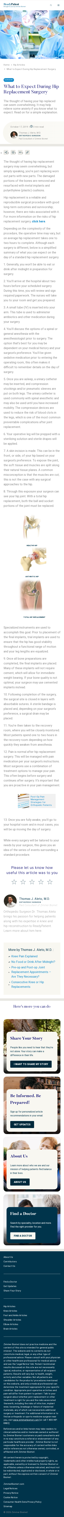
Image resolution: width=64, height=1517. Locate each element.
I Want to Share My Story (31, 1064)
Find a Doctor (23, 1235)
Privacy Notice (11, 1493)
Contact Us (9, 1266)
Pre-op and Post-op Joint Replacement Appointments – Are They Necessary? (31, 972)
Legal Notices (11, 1488)
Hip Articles (9, 1306)
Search (50, 5)
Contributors (10, 1261)
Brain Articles (10, 1329)
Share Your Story (12, 1291)
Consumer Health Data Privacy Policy (23, 1502)
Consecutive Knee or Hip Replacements (27, 984)
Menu (59, 5)
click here (38, 221)
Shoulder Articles (12, 1320)
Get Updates (22, 1124)
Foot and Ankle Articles (15, 1315)
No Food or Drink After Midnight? (33, 962)
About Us (20, 1182)
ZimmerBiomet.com (14, 1484)
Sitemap (8, 1506)
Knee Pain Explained (24, 956)
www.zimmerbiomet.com (26, 1420)
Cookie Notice (11, 1497)
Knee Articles (10, 1311)
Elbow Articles (11, 1324)
